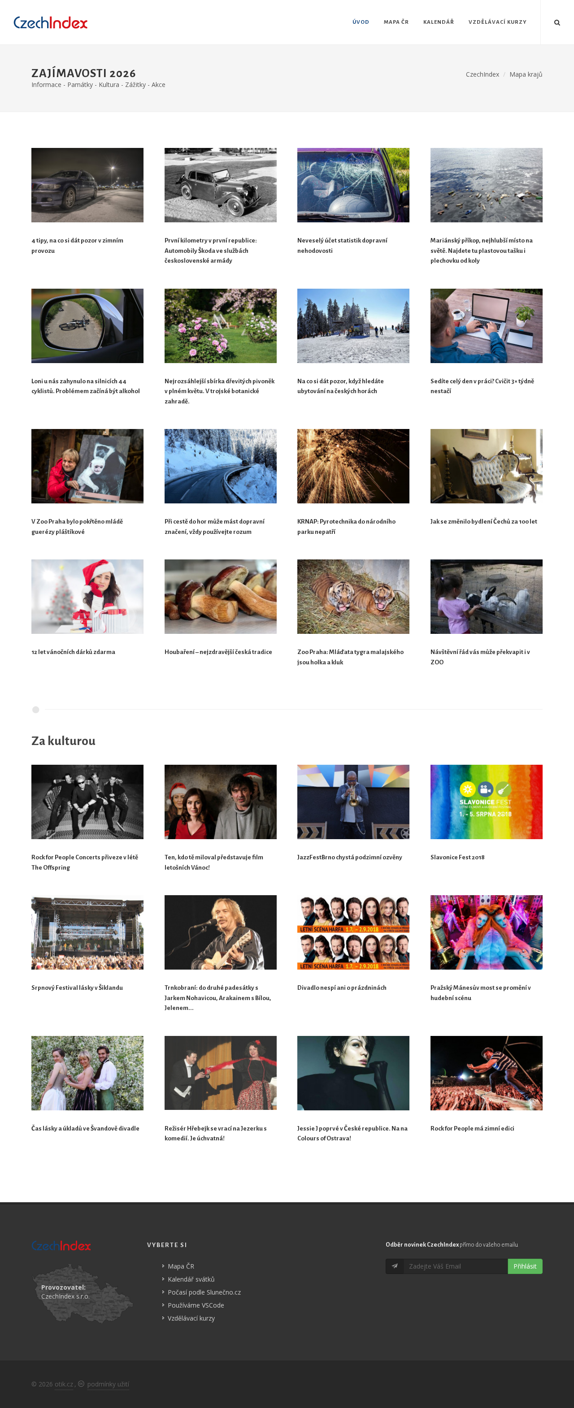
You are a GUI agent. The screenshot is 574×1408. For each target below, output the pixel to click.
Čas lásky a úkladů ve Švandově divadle (85, 1128)
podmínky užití (108, 1384)
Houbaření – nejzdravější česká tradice (218, 652)
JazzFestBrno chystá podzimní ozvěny (349, 857)
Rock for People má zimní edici (472, 1128)
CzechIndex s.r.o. (65, 1296)
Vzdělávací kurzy (191, 1318)
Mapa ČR (181, 1266)
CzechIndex (482, 74)
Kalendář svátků (191, 1279)
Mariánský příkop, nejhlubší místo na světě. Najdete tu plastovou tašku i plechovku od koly (481, 250)
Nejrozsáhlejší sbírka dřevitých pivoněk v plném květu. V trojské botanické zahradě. (219, 391)
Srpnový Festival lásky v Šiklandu (77, 987)
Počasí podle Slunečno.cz (204, 1292)
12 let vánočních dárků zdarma (73, 652)
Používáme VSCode (196, 1305)
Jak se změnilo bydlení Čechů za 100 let (483, 521)
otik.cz (64, 1384)
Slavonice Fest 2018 (457, 857)
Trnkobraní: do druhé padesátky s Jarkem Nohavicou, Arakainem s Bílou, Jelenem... (218, 997)
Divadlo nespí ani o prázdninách (342, 987)
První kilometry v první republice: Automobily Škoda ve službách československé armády (211, 250)
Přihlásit (525, 1266)
